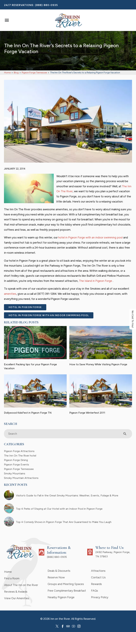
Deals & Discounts (59, 570)
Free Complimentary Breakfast (67, 590)
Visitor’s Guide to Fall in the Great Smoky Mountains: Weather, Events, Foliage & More (67, 495)
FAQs (94, 590)
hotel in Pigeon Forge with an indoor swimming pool (90, 237)
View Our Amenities (16, 598)
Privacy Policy (99, 597)
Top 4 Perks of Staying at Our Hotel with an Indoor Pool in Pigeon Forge (59, 508)
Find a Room (11, 578)
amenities (10, 293)
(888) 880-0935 (46, 5)
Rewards (96, 584)
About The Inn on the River (21, 585)
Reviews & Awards (15, 591)
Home (8, 571)
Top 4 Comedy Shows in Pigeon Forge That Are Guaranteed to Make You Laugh (63, 522)
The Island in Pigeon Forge (96, 280)
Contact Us (98, 577)
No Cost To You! (132, 319)
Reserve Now (56, 577)
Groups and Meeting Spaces (66, 584)
